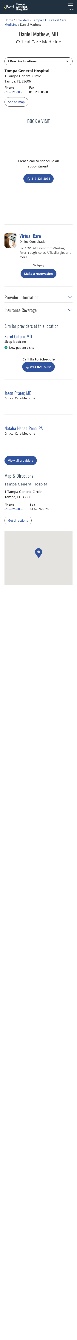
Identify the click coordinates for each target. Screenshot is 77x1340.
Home (8, 20)
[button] (38, 61)
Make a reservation (38, 274)
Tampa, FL (39, 20)
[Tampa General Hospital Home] (16, 7)
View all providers (20, 460)
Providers (23, 20)
